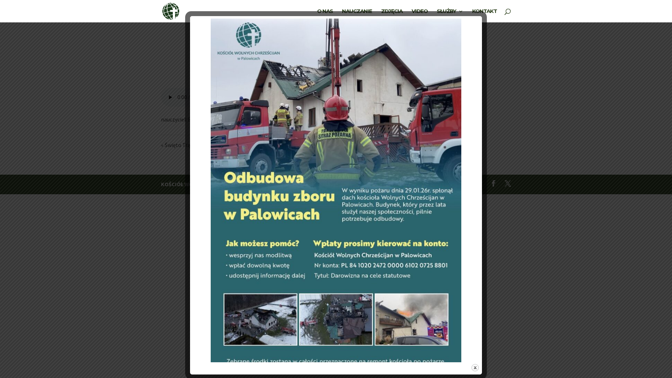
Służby (446, 11)
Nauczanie (357, 11)
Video (420, 11)
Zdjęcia (391, 11)
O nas (325, 11)
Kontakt (484, 11)
